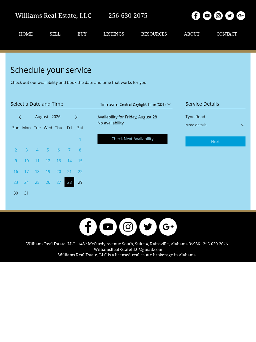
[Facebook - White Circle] (196, 15)
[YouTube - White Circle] (207, 15)
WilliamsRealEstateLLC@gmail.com (128, 249)
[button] (55, 34)
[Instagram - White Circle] (218, 15)
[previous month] (20, 117)
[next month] (76, 117)
